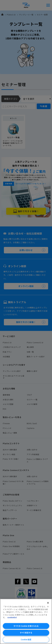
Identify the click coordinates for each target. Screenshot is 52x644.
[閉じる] (48, 603)
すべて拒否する (26, 632)
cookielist (12, 617)
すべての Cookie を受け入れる (26, 626)
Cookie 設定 (26, 639)
